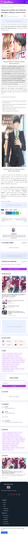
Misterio (8, 364)
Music (4, 504)
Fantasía (4, 360)
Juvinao (13, 234)
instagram (9, 344)
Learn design (5, 521)
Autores (20, 353)
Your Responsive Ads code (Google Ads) (14, 21)
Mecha (22, 362)
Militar (4, 364)
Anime (6, 209)
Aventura (4, 355)
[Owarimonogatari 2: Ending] (4, 307)
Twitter (13, 213)
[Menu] (2, 1)
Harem (17, 360)
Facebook (9, 213)
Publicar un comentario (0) (14, 269)
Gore (13, 360)
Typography (5, 508)
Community (5, 517)
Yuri (12, 370)
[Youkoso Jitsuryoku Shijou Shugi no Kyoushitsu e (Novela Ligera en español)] (14, 284)
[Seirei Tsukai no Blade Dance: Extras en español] (4, 301)
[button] (23, 1)
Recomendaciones (6, 368)
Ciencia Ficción (10, 355)
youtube (21, 344)
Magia (14, 362)
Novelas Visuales (13, 366)
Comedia (17, 355)
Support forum (6, 523)
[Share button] (20, 213)
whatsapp (21, 341)
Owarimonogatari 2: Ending (13, 306)
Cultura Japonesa (6, 358)
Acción (4, 353)
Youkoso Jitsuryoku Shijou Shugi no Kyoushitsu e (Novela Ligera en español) (13, 295)
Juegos (4, 362)
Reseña (12, 368)
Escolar (20, 358)
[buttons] (9, 494)
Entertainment (5, 510)
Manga (10, 209)
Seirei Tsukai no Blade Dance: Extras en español (16, 301)
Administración (10, 353)
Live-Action (9, 362)
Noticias (9, 6)
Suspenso (4, 370)
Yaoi (9, 370)
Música (12, 364)
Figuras (8, 360)
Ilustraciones (22, 360)
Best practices (5, 515)
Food (4, 506)
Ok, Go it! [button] (4, 532)
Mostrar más (24, 242)
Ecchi (16, 358)
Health (4, 502)
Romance (18, 368)
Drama (12, 358)
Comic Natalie (7, 201)
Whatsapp (17, 213)
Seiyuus (22, 368)
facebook (9, 341)
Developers (5, 519)
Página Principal (4, 6)
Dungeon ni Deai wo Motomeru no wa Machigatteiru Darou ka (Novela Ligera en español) (16, 312)
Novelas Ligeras (6, 366)
